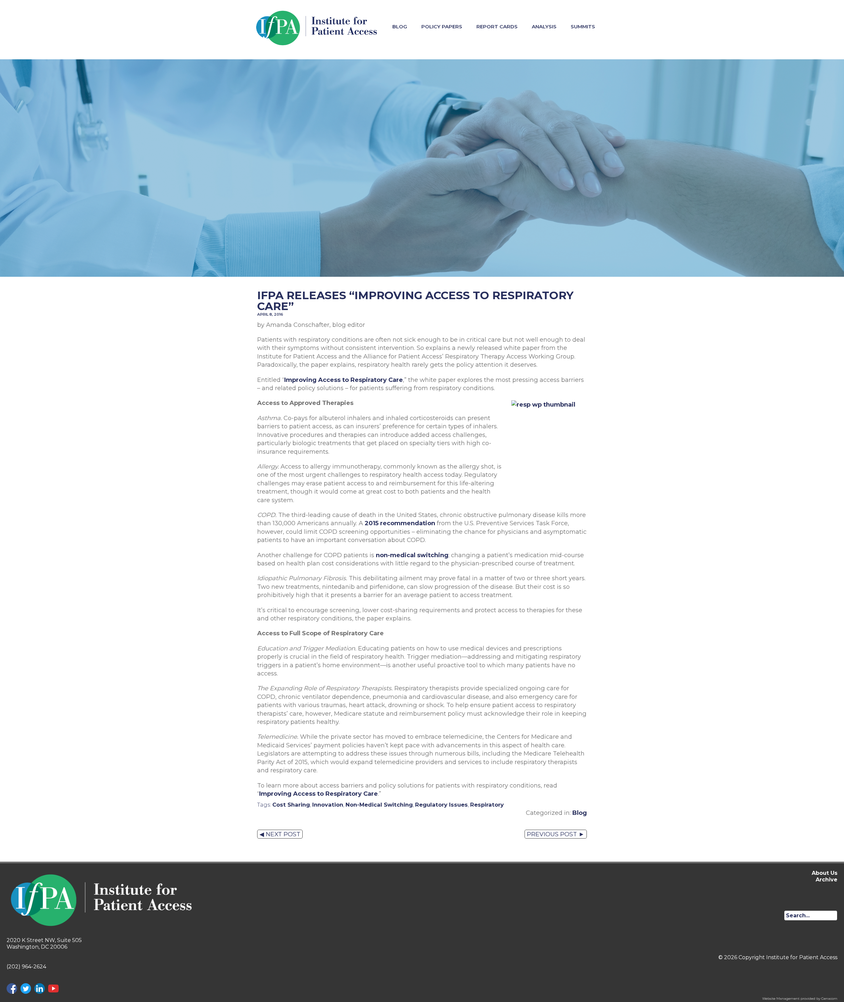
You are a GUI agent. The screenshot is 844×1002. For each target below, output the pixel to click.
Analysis (544, 26)
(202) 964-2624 (26, 966)
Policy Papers (441, 26)
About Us (824, 873)
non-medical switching (412, 555)
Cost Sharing (291, 804)
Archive (826, 879)
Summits (583, 26)
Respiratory (487, 804)
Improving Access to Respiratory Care (343, 380)
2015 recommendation (400, 523)
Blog (399, 26)
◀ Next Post (279, 834)
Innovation (327, 804)
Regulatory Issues (441, 804)
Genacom (829, 998)
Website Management (780, 998)
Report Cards (497, 26)
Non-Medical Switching (379, 804)
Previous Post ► (556, 834)
